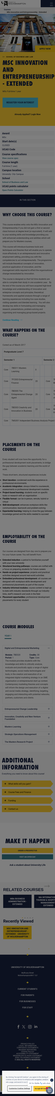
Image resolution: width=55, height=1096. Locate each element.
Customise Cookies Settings (19, 1088)
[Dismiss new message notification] (51, 1080)
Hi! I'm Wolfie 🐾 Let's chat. (39, 1083)
